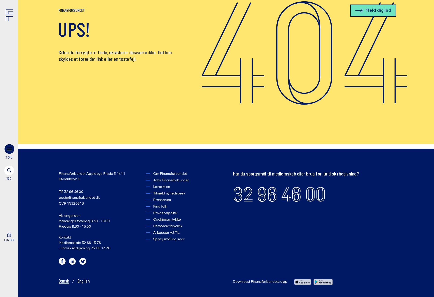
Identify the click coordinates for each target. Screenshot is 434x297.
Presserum (162, 200)
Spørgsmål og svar (168, 239)
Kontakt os (161, 187)
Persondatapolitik (167, 226)
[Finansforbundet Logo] (10, 16)
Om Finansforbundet (170, 174)
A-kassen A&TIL (166, 233)
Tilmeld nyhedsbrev (169, 193)
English (84, 281)
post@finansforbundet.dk (79, 198)
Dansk (64, 281)
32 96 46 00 (279, 194)
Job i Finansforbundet (171, 180)
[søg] (9, 173)
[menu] (9, 152)
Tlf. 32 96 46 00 (71, 192)
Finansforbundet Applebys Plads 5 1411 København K (92, 176)
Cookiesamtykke (167, 220)
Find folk (160, 206)
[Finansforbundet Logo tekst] (72, 11)
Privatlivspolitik (165, 213)
